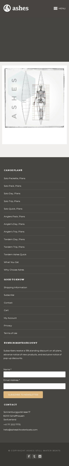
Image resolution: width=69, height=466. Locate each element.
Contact (8, 302)
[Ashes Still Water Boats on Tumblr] (34, 456)
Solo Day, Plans (12, 193)
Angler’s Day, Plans (14, 224)
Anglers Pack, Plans (14, 216)
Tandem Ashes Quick (15, 254)
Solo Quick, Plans (13, 208)
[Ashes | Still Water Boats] (28, 456)
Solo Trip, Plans (12, 201)
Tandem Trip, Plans (14, 246)
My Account (10, 318)
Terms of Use (10, 333)
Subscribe (9, 295)
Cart (6, 310)
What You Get (11, 262)
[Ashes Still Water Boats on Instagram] (40, 456)
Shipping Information (15, 287)
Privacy (8, 325)
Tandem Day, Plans (14, 239)
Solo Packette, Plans (14, 178)
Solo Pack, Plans (12, 185)
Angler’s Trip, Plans (14, 231)
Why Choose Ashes (14, 269)
